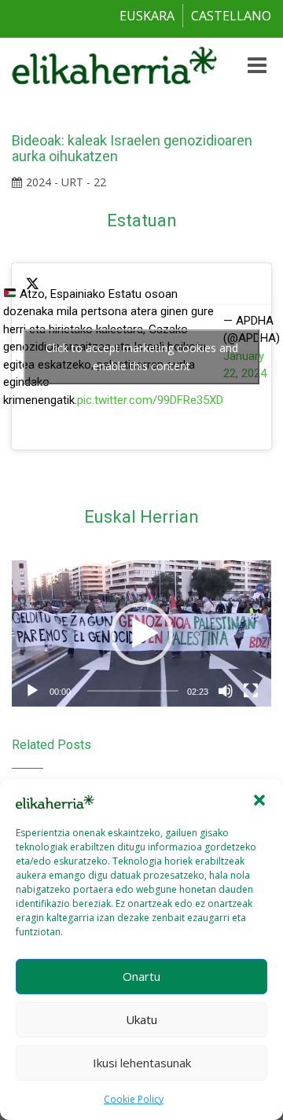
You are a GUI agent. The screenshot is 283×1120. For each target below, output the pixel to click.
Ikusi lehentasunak (142, 1062)
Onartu (141, 976)
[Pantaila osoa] (251, 691)
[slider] (132, 691)
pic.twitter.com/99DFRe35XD (150, 400)
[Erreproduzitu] (32, 691)
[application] (141, 633)
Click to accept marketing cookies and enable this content (142, 356)
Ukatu (141, 1019)
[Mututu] (225, 691)
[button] (259, 800)
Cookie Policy (134, 1099)
